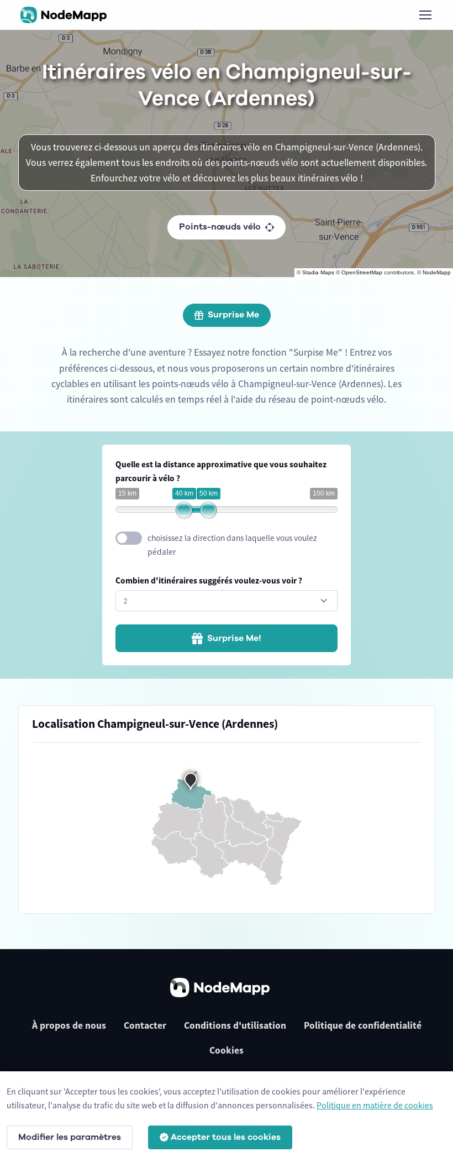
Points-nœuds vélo (220, 227)
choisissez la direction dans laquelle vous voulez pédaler (232, 545)
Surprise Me (233, 315)
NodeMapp (437, 272)
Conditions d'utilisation (235, 1025)
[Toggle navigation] (425, 15)
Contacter (145, 1025)
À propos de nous (69, 1025)
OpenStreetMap (361, 272)
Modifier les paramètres (69, 1137)
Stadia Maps (318, 272)
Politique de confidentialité (363, 1025)
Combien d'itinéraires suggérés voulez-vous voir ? (208, 580)
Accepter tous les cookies (226, 1137)
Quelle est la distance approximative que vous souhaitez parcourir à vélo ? (220, 471)
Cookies (226, 1050)
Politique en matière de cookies (375, 1105)
